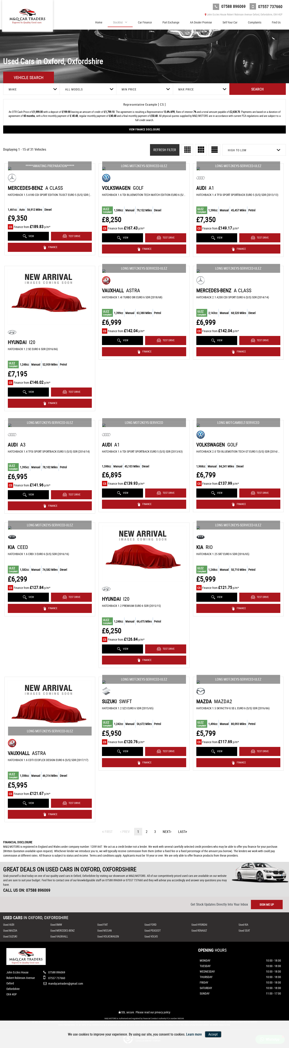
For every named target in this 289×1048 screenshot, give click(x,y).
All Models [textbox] (74, 89)
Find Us (276, 22)
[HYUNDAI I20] (50, 297)
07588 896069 (233, 6)
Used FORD (150, 925)
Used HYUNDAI (199, 925)
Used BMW (56, 925)
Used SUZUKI (10, 936)
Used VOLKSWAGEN (108, 936)
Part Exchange (170, 22)
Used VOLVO (151, 936)
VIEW (31, 236)
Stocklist (118, 22)
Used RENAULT (199, 930)
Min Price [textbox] (129, 89)
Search (257, 89)
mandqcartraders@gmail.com (65, 983)
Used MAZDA (10, 930)
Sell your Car (230, 22)
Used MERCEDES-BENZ (62, 930)
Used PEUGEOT (152, 930)
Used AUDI (8, 925)
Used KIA (243, 925)
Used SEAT (244, 930)
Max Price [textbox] (186, 89)
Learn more (194, 1034)
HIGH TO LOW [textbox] (237, 150)
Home (98, 22)
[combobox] (31, 89)
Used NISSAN (104, 930)
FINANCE (52, 247)
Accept (213, 1034)
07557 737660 (269, 6)
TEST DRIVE (74, 236)
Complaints (254, 22)
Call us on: (26, 890)
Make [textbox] (13, 89)
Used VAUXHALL (59, 936)
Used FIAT (102, 925)
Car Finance (145, 22)
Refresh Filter (164, 149)
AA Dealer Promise (201, 22)
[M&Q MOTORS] (27, 14)
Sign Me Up (267, 904)
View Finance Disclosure (144, 129)
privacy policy (162, 1012)
